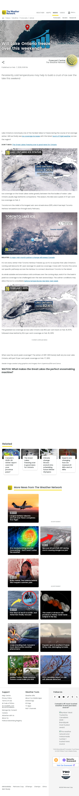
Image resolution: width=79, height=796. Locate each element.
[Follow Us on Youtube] (63, 697)
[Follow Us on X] (77, 697)
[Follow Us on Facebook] (55, 697)
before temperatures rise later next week (41, 281)
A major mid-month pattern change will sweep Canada (32, 257)
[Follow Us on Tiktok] (68, 697)
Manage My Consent (9, 710)
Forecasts (24, 18)
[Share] (3, 62)
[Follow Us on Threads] (72, 697)
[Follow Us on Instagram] (59, 697)
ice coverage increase (31, 136)
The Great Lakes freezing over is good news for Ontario (34, 144)
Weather (15, 18)
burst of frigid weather (62, 136)
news (8, 18)
